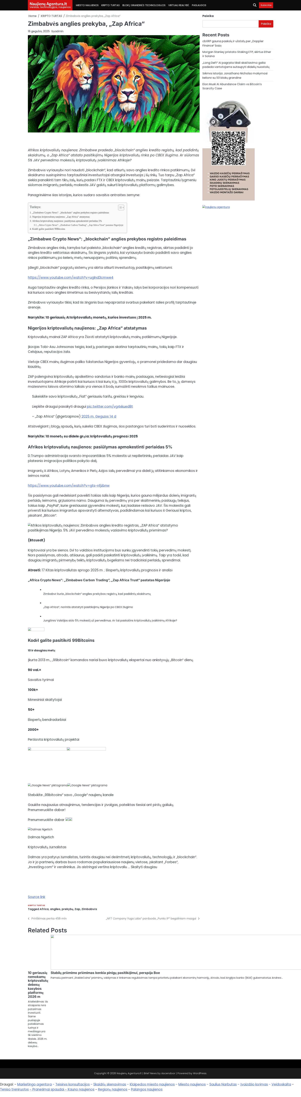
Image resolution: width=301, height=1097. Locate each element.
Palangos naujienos (147, 1089)
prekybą (67, 909)
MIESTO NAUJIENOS (87, 5)
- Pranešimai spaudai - (49, 1089)
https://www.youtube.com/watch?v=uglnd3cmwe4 (70, 277)
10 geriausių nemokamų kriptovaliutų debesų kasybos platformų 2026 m (38, 985)
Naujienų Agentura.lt (48, 3)
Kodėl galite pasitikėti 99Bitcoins (48, 229)
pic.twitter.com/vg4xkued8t (110, 406)
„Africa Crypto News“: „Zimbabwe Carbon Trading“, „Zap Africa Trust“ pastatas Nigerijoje (80, 225)
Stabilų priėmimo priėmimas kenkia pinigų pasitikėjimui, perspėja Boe (105, 973)
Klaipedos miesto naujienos (152, 1084)
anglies (55, 909)
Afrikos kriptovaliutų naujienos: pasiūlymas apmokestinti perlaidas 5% (67, 221)
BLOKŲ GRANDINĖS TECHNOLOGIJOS (143, 5)
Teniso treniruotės (14, 1089)
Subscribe (266, 5)
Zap (77, 909)
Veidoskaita (281, 1084)
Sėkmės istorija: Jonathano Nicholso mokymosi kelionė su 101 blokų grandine (235, 75)
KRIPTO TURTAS (110, 5)
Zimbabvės (89, 909)
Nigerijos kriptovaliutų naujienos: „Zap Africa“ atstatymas (61, 216)
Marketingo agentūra (34, 1084)
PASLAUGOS (199, 5)
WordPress (199, 1073)
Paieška (208, 16)
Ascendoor (168, 1073)
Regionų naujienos (112, 1089)
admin (59, 31)
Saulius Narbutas (223, 1084)
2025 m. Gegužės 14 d (99, 416)
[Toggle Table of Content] (119, 207)
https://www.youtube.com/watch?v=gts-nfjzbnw (69, 485)
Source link (36, 897)
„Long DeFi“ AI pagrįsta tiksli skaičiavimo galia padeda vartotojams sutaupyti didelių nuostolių (235, 65)
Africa (44, 909)
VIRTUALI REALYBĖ (178, 5)
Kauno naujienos (81, 1089)
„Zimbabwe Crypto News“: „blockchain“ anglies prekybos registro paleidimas (70, 212)
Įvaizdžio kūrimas (254, 1084)
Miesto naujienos (192, 1084)
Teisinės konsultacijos (72, 1084)
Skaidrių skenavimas (109, 1084)
